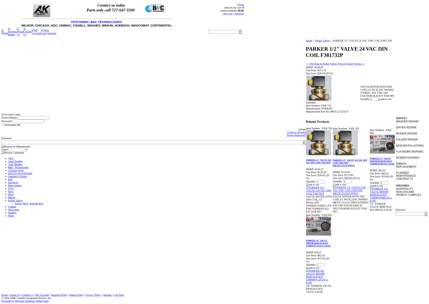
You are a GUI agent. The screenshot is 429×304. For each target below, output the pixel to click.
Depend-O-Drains (17, 176)
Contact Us (28, 295)
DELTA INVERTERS (20, 173)
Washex (12, 212)
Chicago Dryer (16, 170)
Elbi (10, 179)
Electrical (13, 182)
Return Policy (76, 295)
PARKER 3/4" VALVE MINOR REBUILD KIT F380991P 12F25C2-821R (318, 243)
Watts (11, 215)
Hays (11, 191)
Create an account (296, 132)
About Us (15, 295)
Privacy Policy (93, 295)
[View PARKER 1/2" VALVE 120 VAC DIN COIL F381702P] (319, 193)
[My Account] (36, 33)
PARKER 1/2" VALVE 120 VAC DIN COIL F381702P (318, 161)
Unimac (12, 206)
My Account (42, 295)
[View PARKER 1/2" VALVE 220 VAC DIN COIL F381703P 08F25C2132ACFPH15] (351, 193)
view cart (227, 13)
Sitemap (107, 295)
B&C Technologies (18, 167)
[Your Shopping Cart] (240, 4)
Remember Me (12, 124)
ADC (11, 158)
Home (309, 40)
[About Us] (20, 34)
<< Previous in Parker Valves (321, 63)
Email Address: (9, 117)
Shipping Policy (59, 295)
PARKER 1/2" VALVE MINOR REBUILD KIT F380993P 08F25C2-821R (382, 161)
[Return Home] (4, 33)
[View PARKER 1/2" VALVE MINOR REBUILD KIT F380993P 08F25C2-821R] (382, 200)
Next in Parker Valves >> (351, 63)
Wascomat (13, 209)
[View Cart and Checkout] (48, 33)
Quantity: (365, 99)
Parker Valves (15, 200)
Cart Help (118, 295)
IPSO (11, 194)
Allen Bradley (15, 161)
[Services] (12, 34)
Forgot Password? (296, 135)
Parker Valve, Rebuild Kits (29, 203)
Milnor (11, 197)
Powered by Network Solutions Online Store (25, 301)
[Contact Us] (27, 34)
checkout (239, 13)
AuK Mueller (15, 164)
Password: (6, 121)
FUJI (10, 188)
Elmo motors (15, 185)
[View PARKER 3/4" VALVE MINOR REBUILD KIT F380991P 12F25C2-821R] (319, 282)
